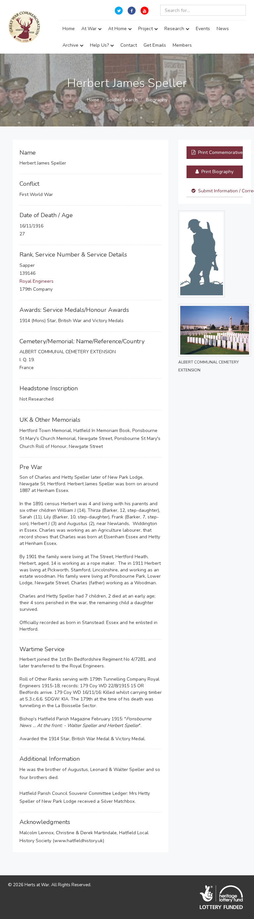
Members (182, 45)
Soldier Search (122, 100)
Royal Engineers (37, 281)
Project (146, 28)
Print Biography (216, 172)
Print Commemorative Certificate (220, 152)
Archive (71, 45)
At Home (118, 28)
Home (69, 28)
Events (203, 28)
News (223, 28)
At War (89, 28)
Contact (128, 45)
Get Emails (155, 45)
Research (175, 28)
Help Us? (100, 45)
